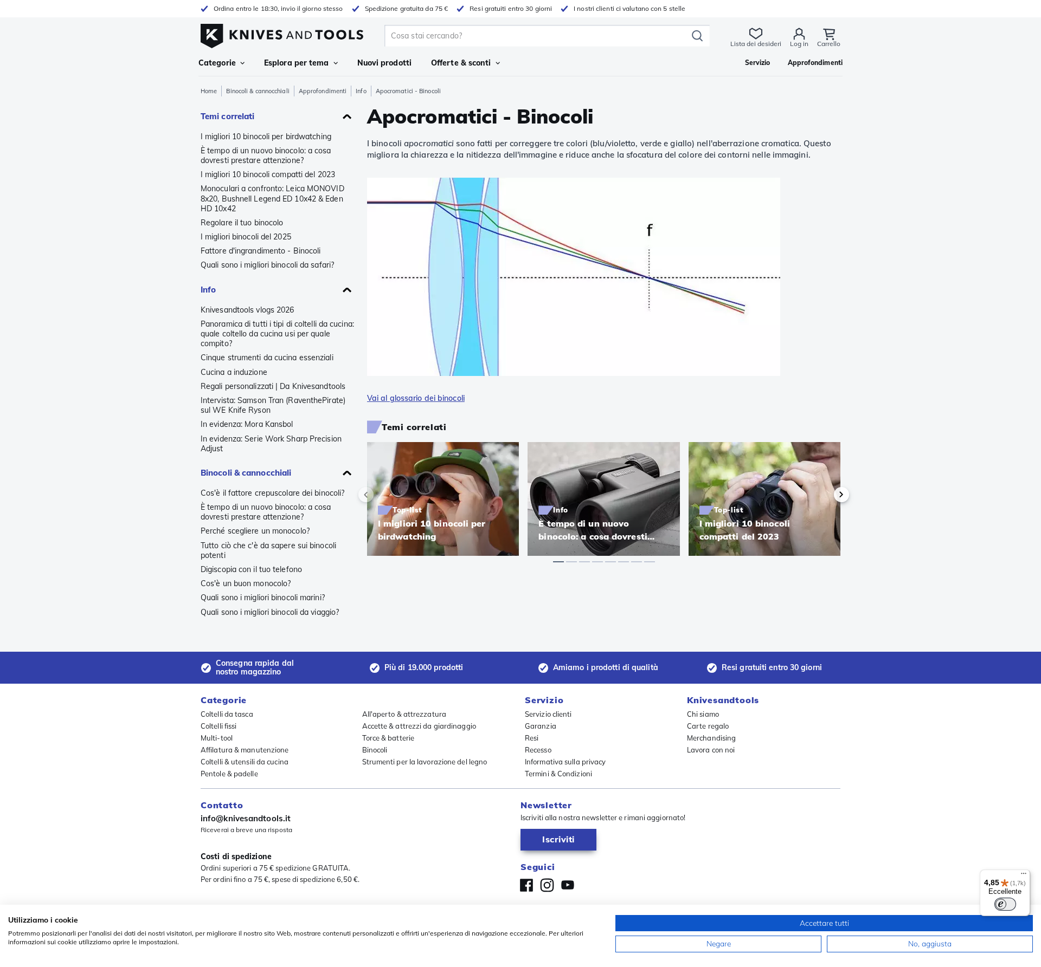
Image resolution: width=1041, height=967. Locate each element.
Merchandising (711, 738)
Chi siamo (703, 714)
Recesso (538, 749)
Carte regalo (708, 726)
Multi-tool (217, 738)
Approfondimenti (323, 91)
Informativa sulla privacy (565, 761)
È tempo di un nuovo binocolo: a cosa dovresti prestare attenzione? (266, 155)
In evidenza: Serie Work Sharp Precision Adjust (271, 443)
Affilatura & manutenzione (245, 749)
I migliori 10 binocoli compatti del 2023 (268, 174)
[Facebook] (526, 885)
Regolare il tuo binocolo (242, 223)
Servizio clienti (548, 714)
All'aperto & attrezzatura (404, 714)
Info (361, 91)
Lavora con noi (711, 749)
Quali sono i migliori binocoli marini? (263, 597)
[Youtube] (567, 885)
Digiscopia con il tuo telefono (251, 569)
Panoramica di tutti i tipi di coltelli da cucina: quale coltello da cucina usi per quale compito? (277, 333)
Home (209, 91)
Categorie (217, 63)
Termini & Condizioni (558, 773)
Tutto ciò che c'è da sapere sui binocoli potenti (268, 550)
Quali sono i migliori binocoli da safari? (267, 265)
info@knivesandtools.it (246, 818)
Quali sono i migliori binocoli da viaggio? (270, 612)
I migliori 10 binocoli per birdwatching (266, 136)
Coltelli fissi (218, 726)
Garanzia (540, 726)
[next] (823, 495)
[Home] (282, 33)
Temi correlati (227, 116)
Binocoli (375, 749)
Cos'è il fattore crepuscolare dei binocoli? (272, 493)
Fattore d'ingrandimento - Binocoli (260, 251)
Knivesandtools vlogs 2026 (247, 310)
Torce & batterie (388, 738)
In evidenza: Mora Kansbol (247, 424)
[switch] (1005, 904)
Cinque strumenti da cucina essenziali (267, 357)
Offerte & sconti (461, 63)
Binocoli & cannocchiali (257, 91)
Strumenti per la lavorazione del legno (424, 761)
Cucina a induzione (234, 372)
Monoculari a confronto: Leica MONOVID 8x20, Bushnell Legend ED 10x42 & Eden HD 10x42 (272, 198)
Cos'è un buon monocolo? (246, 583)
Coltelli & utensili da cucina (244, 761)
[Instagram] (547, 885)
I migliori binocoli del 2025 (246, 237)
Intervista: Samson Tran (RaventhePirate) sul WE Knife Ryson (273, 405)
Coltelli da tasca (227, 714)
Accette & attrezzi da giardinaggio (419, 726)
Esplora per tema (296, 63)
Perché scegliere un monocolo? (255, 531)
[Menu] (1023, 875)
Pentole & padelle (229, 773)
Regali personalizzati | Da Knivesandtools (273, 386)
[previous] (384, 495)
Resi (531, 738)
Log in (799, 44)
